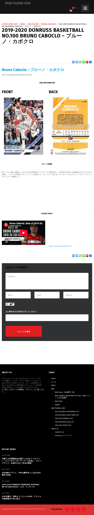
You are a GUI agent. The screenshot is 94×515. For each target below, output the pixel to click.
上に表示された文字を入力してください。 (22, 312)
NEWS (53, 385)
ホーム (53, 382)
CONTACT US (59, 432)
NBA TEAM (58, 401)
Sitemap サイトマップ (63, 435)
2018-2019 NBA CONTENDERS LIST (67, 411)
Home (53, 378)
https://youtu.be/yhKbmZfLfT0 (60, 246)
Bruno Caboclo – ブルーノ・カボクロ (33, 70)
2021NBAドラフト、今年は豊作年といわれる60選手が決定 (21, 474)
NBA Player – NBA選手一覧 (64, 392)
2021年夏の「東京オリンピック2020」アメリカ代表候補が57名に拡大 (21, 497)
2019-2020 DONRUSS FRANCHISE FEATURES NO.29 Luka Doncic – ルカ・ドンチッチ (20, 486)
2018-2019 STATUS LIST (63, 425)
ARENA (57, 405)
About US (29, 389)
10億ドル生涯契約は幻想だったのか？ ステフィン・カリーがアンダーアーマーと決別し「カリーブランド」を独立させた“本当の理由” (21, 461)
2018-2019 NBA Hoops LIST (64, 422)
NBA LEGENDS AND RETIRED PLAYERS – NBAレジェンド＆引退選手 (73, 396)
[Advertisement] (47, 195)
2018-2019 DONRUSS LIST (64, 418)
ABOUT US (55, 429)
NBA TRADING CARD (58, 408)
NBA (52, 389)
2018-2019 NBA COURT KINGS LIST (67, 415)
